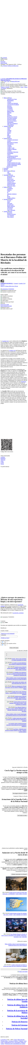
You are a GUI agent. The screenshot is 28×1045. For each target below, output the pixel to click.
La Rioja (9, 161)
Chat (2, 81)
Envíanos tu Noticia (13, 1041)
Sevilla (8, 137)
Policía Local (10, 179)
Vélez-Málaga (10, 125)
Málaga (5, 97)
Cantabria (9, 146)
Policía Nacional (11, 180)
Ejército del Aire (11, 184)
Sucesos (9, 200)
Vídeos (25, 87)
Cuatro (2, 462)
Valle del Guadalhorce (12, 123)
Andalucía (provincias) (12, 139)
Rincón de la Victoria (12, 116)
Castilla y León (10, 148)
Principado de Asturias (12, 142)
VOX (8, 191)
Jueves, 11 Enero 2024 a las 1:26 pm (9, 286)
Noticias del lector (11, 214)
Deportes (6, 169)
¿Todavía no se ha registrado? (8, 633)
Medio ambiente (11, 206)
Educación (9, 203)
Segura (2, 464)
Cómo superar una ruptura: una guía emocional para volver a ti (19, 682)
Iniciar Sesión (4, 63)
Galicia (9, 154)
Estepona (9, 106)
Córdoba (9, 130)
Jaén (8, 134)
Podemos (9, 189)
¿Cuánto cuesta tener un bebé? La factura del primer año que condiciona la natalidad (16, 720)
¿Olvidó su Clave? (5, 638)
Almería (9, 127)
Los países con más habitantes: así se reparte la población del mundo (17, 663)
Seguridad (6, 175)
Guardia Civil (10, 181)
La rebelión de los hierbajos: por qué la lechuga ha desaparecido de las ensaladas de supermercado (16, 674)
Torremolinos (10, 122)
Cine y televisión (11, 210)
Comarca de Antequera (12, 103)
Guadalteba (10, 108)
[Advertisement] (14, 15)
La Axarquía (10, 110)
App (8, 81)
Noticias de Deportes (19, 1022)
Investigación (10, 204)
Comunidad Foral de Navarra (14, 158)
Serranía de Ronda (11, 119)
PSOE (8, 196)
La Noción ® (4, 1039)
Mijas (8, 114)
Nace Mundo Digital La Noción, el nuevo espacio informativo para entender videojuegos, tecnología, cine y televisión (16, 709)
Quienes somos (4, 1041)
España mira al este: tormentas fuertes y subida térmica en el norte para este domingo (16, 693)
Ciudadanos (10, 188)
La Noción (3, 78)
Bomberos (9, 177)
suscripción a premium (18, 612)
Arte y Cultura (7, 171)
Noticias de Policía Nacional (16, 1029)
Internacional (10, 166)
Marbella (9, 112)
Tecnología (9, 208)
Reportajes (9, 212)
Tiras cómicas (10, 217)
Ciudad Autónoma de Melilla (14, 164)
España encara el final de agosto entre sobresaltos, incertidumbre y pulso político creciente (16, 668)
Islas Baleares (10, 143)
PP (8, 195)
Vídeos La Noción (5, 87)
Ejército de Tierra (11, 185)
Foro (5, 81)
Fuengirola (9, 107)
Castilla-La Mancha (11, 149)
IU (7, 192)
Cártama (9, 102)
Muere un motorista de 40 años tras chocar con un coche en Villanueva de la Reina (15, 688)
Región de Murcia (11, 157)
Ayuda (15, 1039)
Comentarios (11, 288)
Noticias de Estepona (19, 1025)
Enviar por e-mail (5, 304)
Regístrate (3, 61)
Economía (6, 168)
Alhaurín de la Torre (12, 99)
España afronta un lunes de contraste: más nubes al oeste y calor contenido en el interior (17, 703)
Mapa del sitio (21, 1039)
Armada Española (11, 183)
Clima (2, 461)
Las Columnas (10, 215)
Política (5, 187)
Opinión (6, 211)
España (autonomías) (12, 165)
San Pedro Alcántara (15, 87)
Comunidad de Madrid (12, 156)
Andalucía (6, 126)
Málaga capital (10, 111)
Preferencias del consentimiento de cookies (15, 1043)
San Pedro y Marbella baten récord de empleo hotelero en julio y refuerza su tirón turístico (15, 730)
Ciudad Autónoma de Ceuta (13, 162)
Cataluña (9, 150)
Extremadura (10, 153)
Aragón (9, 141)
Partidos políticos (11, 198)
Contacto (21, 1041)
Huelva (9, 133)
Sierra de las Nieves (12, 120)
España (5, 138)
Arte (8, 172)
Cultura (9, 173)
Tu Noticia (3, 88)
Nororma (9, 115)
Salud (8, 202)
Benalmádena (10, 100)
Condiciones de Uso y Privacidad (12, 1042)
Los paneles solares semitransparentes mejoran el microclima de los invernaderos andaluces (16, 725)
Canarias (9, 145)
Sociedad (6, 199)
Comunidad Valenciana (12, 152)
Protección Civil (11, 176)
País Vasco (9, 160)
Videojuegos (10, 207)
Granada (9, 131)
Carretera (3, 457)
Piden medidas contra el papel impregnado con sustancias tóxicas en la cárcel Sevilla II (16, 678)
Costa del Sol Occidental (13, 104)
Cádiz (8, 129)
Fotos (22, 87)
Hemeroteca (10, 88)
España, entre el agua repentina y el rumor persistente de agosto (18, 659)
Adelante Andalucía (12, 194)
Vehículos (3, 459)
